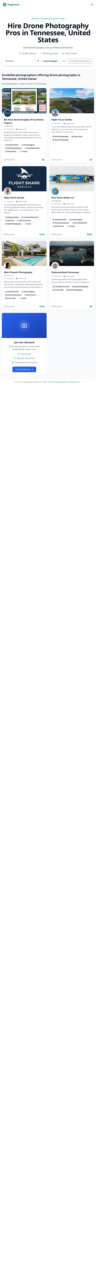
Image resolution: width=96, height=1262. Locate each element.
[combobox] (19, 61)
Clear (64, 61)
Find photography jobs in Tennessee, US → (65, 382)
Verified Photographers (81, 61)
